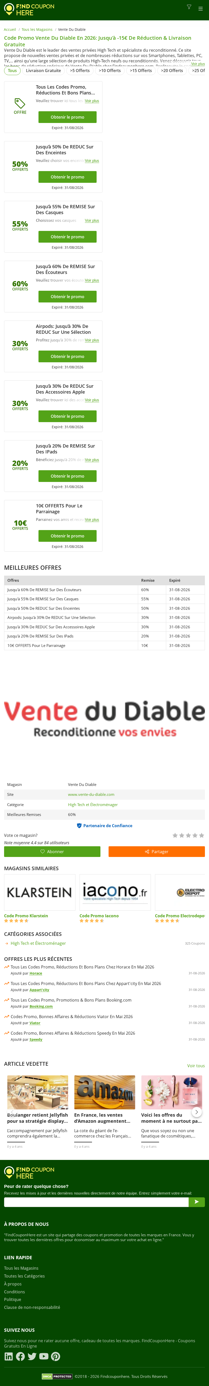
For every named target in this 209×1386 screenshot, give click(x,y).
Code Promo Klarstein (26, 916)
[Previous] (12, 1112)
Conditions (14, 1292)
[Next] (197, 1112)
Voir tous (196, 1066)
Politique (12, 1299)
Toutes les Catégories (24, 1276)
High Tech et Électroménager (93, 804)
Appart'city (39, 989)
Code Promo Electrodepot (180, 916)
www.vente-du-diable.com (91, 794)
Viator (35, 1022)
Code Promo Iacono (99, 916)
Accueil (10, 29)
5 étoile (201, 835)
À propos (13, 1284)
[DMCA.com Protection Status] (57, 1377)
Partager (160, 851)
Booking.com (41, 1006)
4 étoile (195, 835)
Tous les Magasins (37, 29)
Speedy (36, 1039)
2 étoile (181, 835)
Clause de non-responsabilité (32, 1307)
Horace (36, 973)
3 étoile (188, 835)
